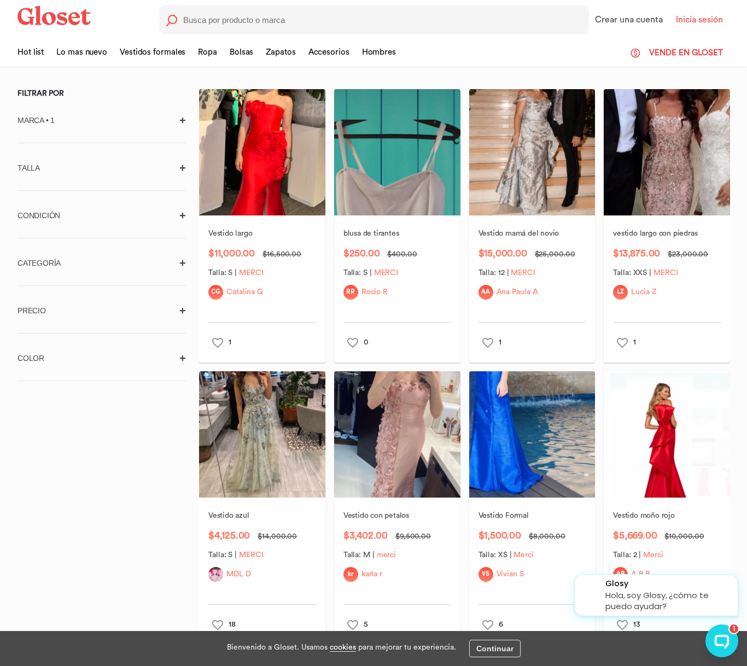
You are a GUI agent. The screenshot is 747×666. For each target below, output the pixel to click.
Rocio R (374, 292)
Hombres (379, 52)
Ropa (207, 52)
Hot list (30, 52)
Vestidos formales (152, 52)
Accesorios (328, 52)
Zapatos (280, 52)
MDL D (238, 574)
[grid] (464, 371)
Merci (523, 555)
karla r (371, 574)
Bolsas (241, 52)
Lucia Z (643, 292)
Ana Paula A (517, 292)
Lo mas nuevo (81, 52)
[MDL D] (215, 574)
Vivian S (509, 574)
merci (386, 555)
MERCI (250, 273)
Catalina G (244, 292)
